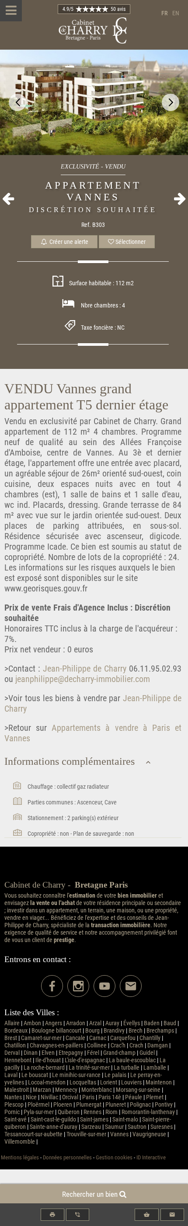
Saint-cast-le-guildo (53, 1119)
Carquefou (123, 1038)
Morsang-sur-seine (138, 1090)
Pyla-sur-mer (39, 1112)
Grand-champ (119, 1053)
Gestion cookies (114, 1157)
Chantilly (149, 1038)
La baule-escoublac (132, 1060)
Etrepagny (71, 1053)
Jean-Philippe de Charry (83, 668)
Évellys (131, 1023)
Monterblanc (96, 1090)
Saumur (114, 1127)
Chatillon (15, 1045)
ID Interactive (151, 1157)
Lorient (108, 1082)
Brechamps (160, 1030)
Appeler (77, 1215)
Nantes (13, 1097)
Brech (136, 1030)
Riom (111, 1112)
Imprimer (52, 1215)
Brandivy (114, 1030)
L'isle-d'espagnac (85, 1060)
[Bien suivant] (180, 199)
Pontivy (164, 1104)
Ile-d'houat (48, 1060)
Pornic (12, 1112)
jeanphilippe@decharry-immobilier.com (82, 679)
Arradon (75, 1023)
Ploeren (62, 1104)
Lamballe (154, 1067)
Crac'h (118, 1045)
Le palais (115, 1075)
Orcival (70, 1097)
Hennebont (17, 1060)
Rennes (92, 1112)
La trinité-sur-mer (89, 1067)
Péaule (133, 1097)
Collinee (97, 1045)
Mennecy (66, 1090)
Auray (112, 1023)
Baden (152, 1023)
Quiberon (69, 1112)
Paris (88, 1097)
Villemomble (19, 1141)
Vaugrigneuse (149, 1134)
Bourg (92, 1030)
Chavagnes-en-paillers (56, 1045)
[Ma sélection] (147, 1215)
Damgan (157, 1045)
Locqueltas (83, 1082)
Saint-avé (15, 1119)
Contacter (172, 1215)
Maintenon (159, 1082)
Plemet (155, 1097)
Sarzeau (91, 1127)
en (175, 13)
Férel (93, 1053)
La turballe (126, 1067)
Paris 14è (109, 1097)
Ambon (32, 1023)
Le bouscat (34, 1075)
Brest (10, 1038)
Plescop (14, 1104)
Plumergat (88, 1104)
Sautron (137, 1127)
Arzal (95, 1023)
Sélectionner (130, 241)
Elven (48, 1053)
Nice (31, 1097)
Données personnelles (67, 1157)
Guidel (147, 1053)
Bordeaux (16, 1030)
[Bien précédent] (8, 199)
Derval (12, 1053)
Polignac (140, 1104)
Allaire (12, 1023)
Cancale (75, 1038)
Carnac (97, 1038)
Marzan (42, 1090)
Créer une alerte (68, 241)
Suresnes (161, 1127)
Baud (170, 1023)
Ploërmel (38, 1104)
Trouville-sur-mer (86, 1134)
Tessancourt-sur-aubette (33, 1134)
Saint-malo (125, 1119)
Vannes (119, 1134)
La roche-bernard (44, 1067)
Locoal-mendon (47, 1082)
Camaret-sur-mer (41, 1038)
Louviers (131, 1082)
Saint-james (94, 1119)
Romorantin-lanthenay (148, 1112)
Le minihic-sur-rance (76, 1075)
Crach (136, 1045)
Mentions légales (20, 1157)
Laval (10, 1075)
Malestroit (16, 1090)
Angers (53, 1023)
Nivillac (49, 1097)
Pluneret (115, 1104)
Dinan (31, 1053)
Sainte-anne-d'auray (53, 1127)
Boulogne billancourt (56, 1030)
